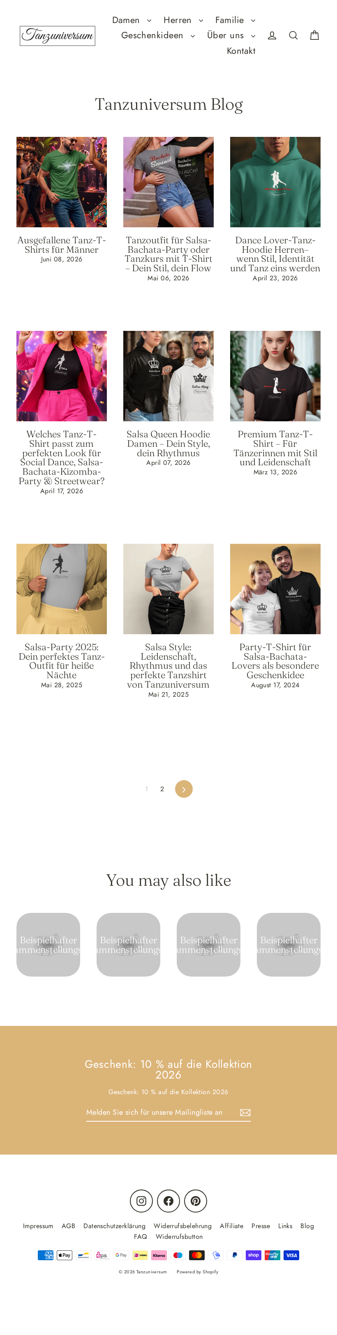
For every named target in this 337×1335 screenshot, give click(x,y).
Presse (261, 1226)
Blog (307, 1226)
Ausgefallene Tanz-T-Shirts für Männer (61, 244)
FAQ (140, 1236)
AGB (68, 1226)
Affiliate (231, 1226)
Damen (127, 20)
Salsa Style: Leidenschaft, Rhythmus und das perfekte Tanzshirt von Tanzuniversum (168, 665)
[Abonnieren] (244, 1113)
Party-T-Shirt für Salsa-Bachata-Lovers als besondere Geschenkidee (275, 661)
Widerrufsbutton (179, 1236)
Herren (179, 20)
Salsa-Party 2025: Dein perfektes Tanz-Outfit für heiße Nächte (61, 661)
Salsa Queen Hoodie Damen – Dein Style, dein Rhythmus (168, 443)
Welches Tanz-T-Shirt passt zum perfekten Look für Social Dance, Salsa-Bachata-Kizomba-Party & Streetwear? (61, 457)
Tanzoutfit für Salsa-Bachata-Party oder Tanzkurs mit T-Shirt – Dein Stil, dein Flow (168, 254)
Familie (231, 20)
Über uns (227, 35)
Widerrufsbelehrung (183, 1226)
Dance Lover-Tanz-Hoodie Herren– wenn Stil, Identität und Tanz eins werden (275, 254)
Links (285, 1226)
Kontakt (241, 50)
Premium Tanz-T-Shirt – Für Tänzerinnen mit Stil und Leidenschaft (275, 448)
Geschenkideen (154, 35)
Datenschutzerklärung (114, 1226)
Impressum (38, 1226)
